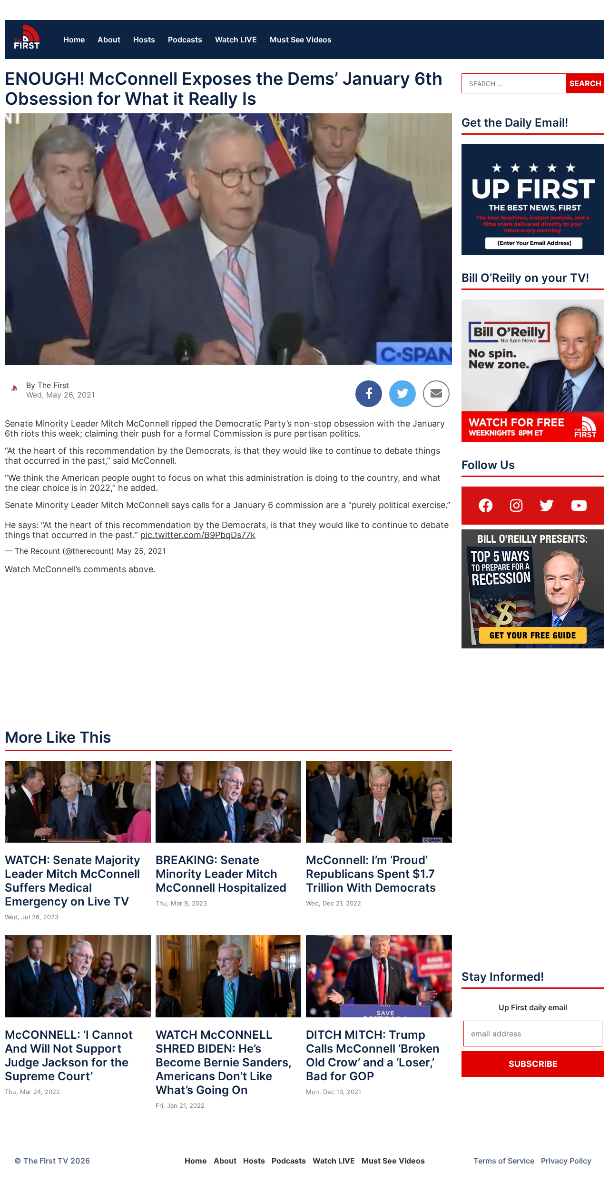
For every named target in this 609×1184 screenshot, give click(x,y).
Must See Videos (301, 39)
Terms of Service (503, 1160)
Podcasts (185, 39)
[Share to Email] (436, 393)
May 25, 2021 (141, 551)
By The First (47, 385)
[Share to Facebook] (368, 393)
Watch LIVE (236, 39)
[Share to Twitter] (402, 393)
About (109, 39)
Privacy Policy (566, 1160)
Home (74, 39)
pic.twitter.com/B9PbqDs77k (197, 535)
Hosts (144, 39)
